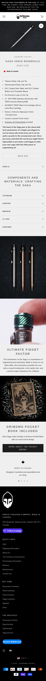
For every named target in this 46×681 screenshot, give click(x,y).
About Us (6, 553)
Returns (6, 565)
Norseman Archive (10, 620)
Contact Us (7, 574)
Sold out (23, 156)
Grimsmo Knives (23, 57)
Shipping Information (11, 548)
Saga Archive (8, 633)
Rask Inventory (9, 591)
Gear (5, 607)
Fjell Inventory (8, 595)
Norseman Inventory (11, 586)
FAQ (4, 544)
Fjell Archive (7, 629)
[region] (23, 468)
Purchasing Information (12, 561)
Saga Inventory (9, 599)
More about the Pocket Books (23, 448)
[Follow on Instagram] (4, 650)
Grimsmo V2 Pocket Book (15, 122)
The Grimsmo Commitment (14, 557)
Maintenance (8, 569)
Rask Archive (8, 624)
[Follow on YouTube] (10, 650)
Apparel (6, 603)
